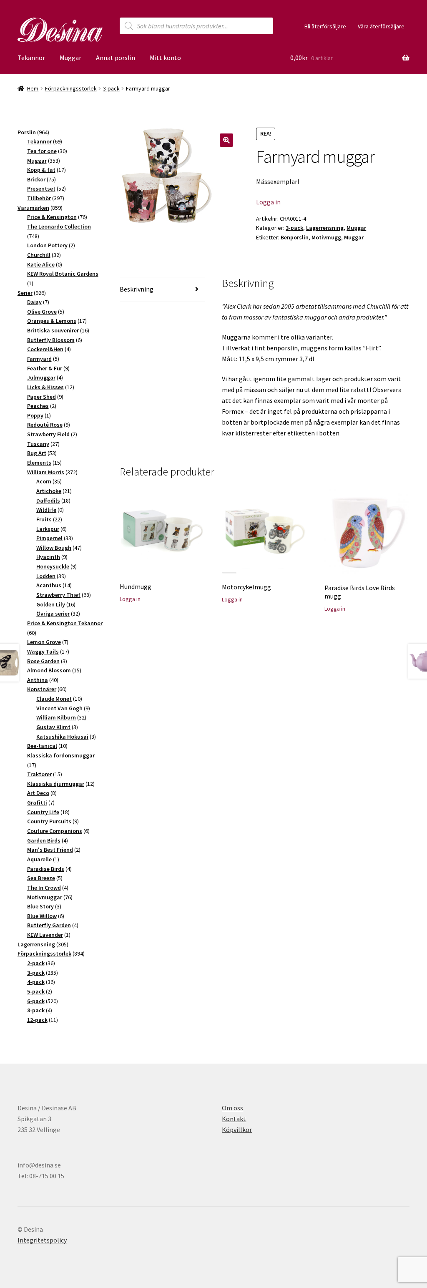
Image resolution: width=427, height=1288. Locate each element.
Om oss (232, 1108)
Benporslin (295, 237)
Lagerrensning (325, 227)
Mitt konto (165, 57)
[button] (226, 140)
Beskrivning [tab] (136, 289)
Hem (32, 88)
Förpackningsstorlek (71, 88)
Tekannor (31, 57)
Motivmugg (326, 237)
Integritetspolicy (42, 1240)
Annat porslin (115, 57)
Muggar (70, 57)
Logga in (268, 202)
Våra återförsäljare (381, 26)
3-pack (111, 88)
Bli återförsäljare (325, 26)
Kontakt (234, 1118)
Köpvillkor (237, 1129)
